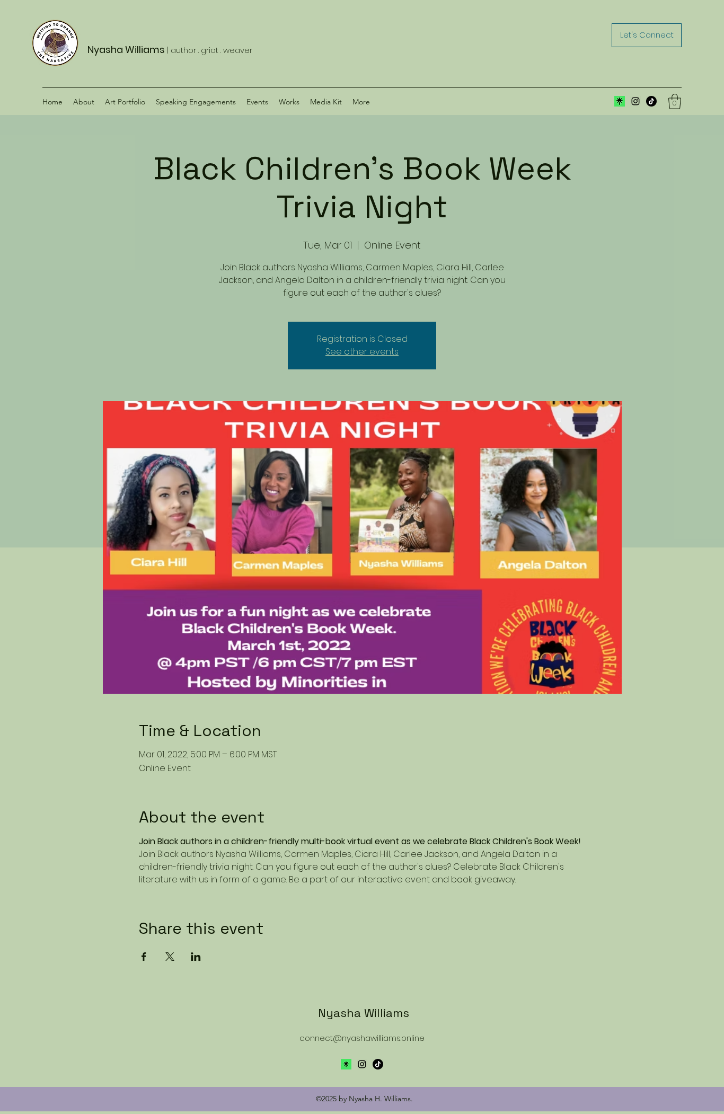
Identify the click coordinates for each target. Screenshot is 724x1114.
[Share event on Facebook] (144, 956)
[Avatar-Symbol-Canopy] (346, 1064)
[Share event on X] (170, 956)
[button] (674, 101)
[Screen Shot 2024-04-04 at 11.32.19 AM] (619, 101)
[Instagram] (635, 101)
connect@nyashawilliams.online (362, 1038)
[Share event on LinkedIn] (196, 956)
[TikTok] (651, 101)
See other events (362, 352)
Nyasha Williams (363, 1012)
